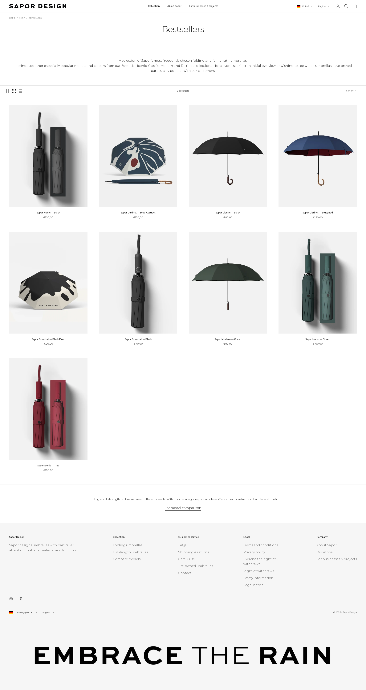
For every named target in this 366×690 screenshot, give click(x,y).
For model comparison (183, 508)
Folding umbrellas (127, 545)
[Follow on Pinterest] (21, 599)
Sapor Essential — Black (138, 339)
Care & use (186, 559)
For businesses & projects (203, 6)
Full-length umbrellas (130, 552)
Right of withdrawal (259, 571)
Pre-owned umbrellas (195, 566)
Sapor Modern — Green (228, 339)
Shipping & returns (193, 552)
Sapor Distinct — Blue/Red (318, 212)
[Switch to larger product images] (7, 91)
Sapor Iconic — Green (317, 339)
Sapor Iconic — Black (48, 212)
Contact (184, 573)
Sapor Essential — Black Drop (48, 339)
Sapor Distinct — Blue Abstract (138, 212)
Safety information (258, 578)
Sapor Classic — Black (228, 212)
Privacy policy (254, 552)
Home (12, 18)
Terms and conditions (260, 545)
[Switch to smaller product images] (14, 91)
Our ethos (324, 552)
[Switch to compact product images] (20, 91)
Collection (154, 6)
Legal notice (253, 585)
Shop (22, 18)
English (322, 6)
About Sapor (174, 6)
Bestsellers (35, 18)
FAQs (182, 545)
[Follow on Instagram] (11, 599)
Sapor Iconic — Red (48, 465)
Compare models (126, 559)
